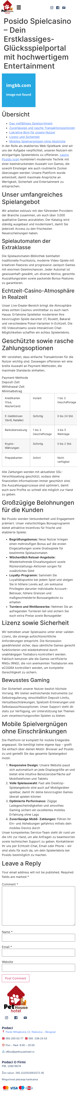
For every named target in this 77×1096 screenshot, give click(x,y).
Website (7, 961)
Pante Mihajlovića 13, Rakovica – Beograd (30, 1031)
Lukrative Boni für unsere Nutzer (32, 132)
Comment (10, 884)
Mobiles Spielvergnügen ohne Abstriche (37, 141)
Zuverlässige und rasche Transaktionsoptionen (42, 128)
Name (7, 931)
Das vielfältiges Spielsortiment (31, 123)
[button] (18, 8)
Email (7, 946)
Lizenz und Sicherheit (24, 137)
